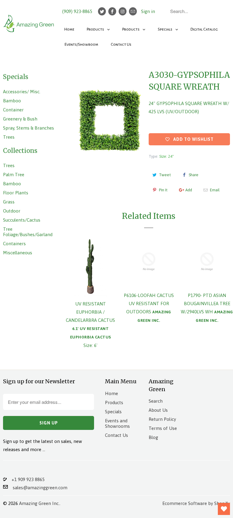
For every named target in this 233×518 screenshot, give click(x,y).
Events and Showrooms (117, 423)
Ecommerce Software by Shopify (196, 503)
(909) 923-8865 (77, 11)
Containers (14, 243)
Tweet (165, 175)
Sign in (148, 11)
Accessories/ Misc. (21, 91)
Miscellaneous (17, 252)
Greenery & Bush (20, 118)
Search (156, 401)
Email (215, 190)
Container (13, 109)
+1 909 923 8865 (26, 479)
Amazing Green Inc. (39, 503)
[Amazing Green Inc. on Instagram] (123, 11)
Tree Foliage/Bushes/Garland (27, 231)
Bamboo (12, 100)
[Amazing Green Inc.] (29, 20)
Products (114, 402)
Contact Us (116, 435)
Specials (113, 411)
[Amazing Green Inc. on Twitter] (102, 11)
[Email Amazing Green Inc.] (133, 11)
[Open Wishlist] (224, 509)
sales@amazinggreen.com (37, 487)
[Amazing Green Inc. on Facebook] (112, 11)
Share (193, 175)
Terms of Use (163, 428)
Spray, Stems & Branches (28, 127)
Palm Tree (13, 174)
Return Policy (162, 419)
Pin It (163, 190)
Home (111, 393)
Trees (9, 137)
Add (188, 190)
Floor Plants (15, 192)
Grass (9, 201)
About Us (158, 410)
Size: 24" (166, 156)
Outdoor (11, 210)
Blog (153, 437)
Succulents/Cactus (21, 220)
